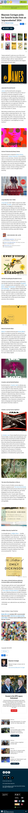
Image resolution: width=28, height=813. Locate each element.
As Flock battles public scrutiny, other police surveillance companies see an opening (17, 731)
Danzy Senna (19, 154)
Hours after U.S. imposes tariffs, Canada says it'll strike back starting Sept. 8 (17, 752)
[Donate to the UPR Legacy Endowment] (14, 684)
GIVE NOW (14, 710)
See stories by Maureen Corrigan (16, 667)
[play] (2, 811)
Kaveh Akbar (21, 331)
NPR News (5, 651)
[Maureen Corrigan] (4, 663)
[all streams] (26, 811)
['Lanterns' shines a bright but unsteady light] (5, 743)
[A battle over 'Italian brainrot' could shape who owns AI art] (5, 759)
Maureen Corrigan (9, 23)
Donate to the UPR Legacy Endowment (14, 697)
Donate (24, 2)
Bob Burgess (12, 287)
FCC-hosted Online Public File (8, 783)
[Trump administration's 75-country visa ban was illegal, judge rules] (5, 722)
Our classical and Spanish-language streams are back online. (14, 7)
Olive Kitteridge (5, 288)
